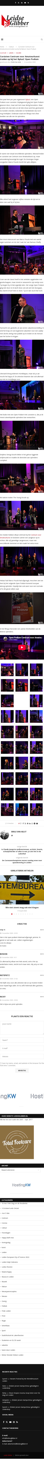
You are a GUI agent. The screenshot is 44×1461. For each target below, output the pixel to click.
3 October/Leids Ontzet (10, 1208)
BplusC (27, 99)
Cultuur (11, 47)
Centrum (5, 1218)
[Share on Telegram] (34, 823)
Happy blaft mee (8, 1238)
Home (2, 47)
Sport (4, 1330)
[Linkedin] (21, 3)
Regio (4, 1321)
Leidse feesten (7, 1267)
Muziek (4, 1282)
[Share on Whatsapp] (32, 823)
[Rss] (28, 3)
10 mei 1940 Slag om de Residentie (14, 1203)
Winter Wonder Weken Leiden (12, 1355)
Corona (4, 1223)
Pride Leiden (6, 1311)
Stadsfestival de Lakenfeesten (13, 1335)
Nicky (3, 996)
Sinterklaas (6, 1326)
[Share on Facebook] (23, 823)
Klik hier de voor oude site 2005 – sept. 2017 (16, 1119)
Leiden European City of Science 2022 (15, 1257)
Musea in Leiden (8, 1277)
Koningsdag (6, 1242)
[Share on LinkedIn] (30, 823)
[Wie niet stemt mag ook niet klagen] (22, 889)
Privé (3, 1316)
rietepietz (5, 975)
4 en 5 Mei (5, 1213)
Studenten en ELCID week (11, 1340)
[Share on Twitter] (25, 823)
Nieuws (4, 1296)
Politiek (4, 1306)
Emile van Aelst (16, 62)
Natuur (4, 1286)
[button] (2, 895)
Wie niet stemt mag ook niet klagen (22, 907)
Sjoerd (4, 1379)
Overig (4, 1301)
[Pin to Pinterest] (27, 823)
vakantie (5, 1345)
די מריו (2, 930)
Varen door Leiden (8, 1350)
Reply (42, 929)
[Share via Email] (37, 823)
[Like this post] (20, 823)
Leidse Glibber (8, 1455)
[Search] (42, 39)
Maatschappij (7, 1272)
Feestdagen (6, 1233)
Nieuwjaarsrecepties (9, 1291)
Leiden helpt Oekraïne (10, 1262)
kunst (4, 1247)
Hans (4, 1386)
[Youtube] (25, 3)
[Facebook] (15, 3)
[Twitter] (18, 3)
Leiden (4, 1252)
